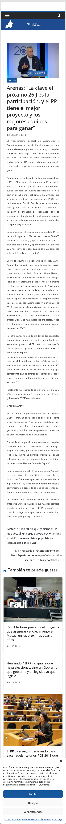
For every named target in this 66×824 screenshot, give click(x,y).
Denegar (33, 802)
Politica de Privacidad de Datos (36, 819)
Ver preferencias (33, 811)
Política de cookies (12, 819)
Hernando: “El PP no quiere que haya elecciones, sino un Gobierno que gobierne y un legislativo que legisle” (32, 669)
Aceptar (33, 794)
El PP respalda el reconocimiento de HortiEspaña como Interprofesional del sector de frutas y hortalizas (35, 555)
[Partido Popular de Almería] (33, 21)
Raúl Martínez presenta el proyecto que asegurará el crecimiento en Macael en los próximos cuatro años (33, 633)
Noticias (12, 80)
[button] (61, 761)
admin (26, 135)
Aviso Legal (57, 819)
